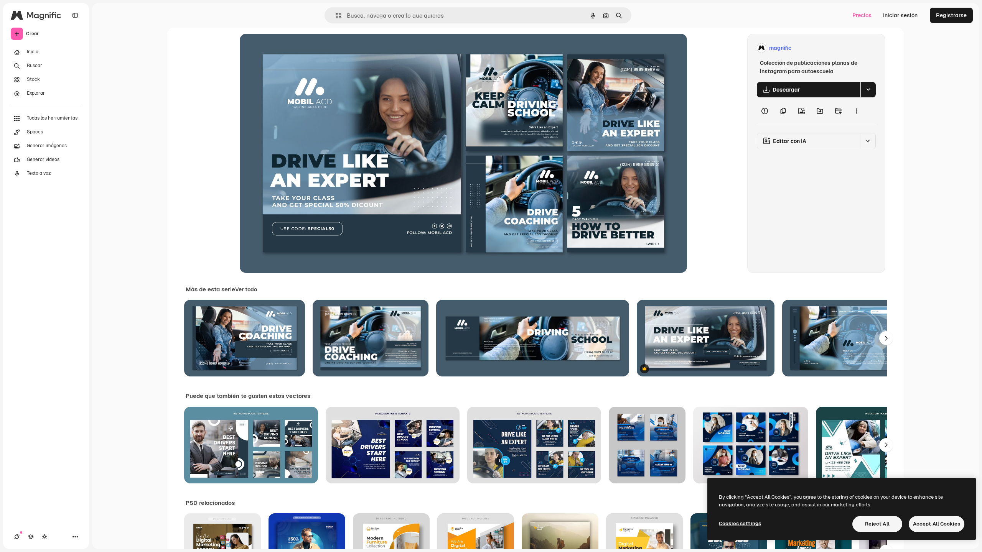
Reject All (877, 524)
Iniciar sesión (900, 15)
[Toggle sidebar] (75, 15)
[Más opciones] (856, 111)
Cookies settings (740, 523)
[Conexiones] (17, 537)
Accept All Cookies (936, 524)
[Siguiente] (886, 338)
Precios (862, 15)
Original (289, 48)
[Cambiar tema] (44, 537)
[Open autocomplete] (335, 15)
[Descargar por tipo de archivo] (868, 89)
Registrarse (951, 15)
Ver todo (246, 289)
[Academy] (31, 537)
